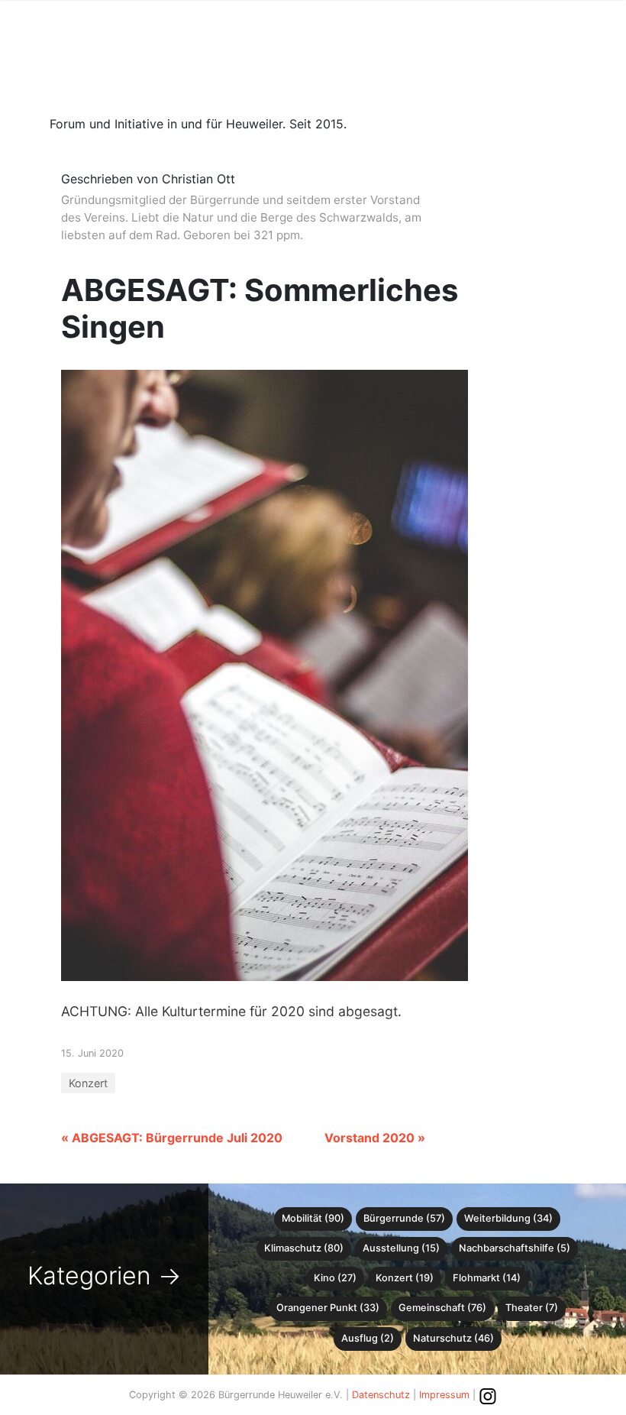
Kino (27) (335, 1278)
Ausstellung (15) (401, 1248)
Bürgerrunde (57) (404, 1218)
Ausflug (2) (367, 1338)
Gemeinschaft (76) (442, 1307)
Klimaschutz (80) (304, 1248)
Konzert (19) (405, 1278)
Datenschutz (381, 1394)
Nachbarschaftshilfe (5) (514, 1248)
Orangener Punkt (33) (327, 1307)
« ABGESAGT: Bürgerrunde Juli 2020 (171, 1137)
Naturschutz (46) (453, 1338)
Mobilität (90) (313, 1218)
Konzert (88, 1083)
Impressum (444, 1394)
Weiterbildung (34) (508, 1218)
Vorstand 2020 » (374, 1137)
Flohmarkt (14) (487, 1278)
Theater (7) (531, 1307)
